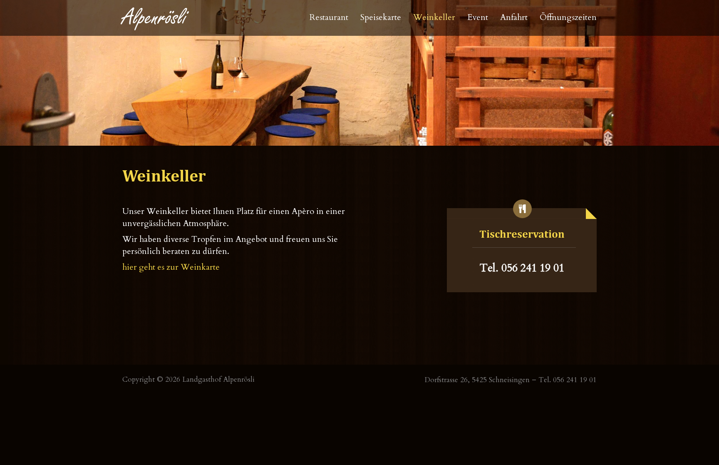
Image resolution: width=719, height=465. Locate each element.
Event (477, 17)
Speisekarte (380, 17)
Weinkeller (434, 17)
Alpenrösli (154, 17)
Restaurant (329, 17)
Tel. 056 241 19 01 (522, 268)
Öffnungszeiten (568, 17)
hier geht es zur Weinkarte (171, 267)
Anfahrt (514, 17)
